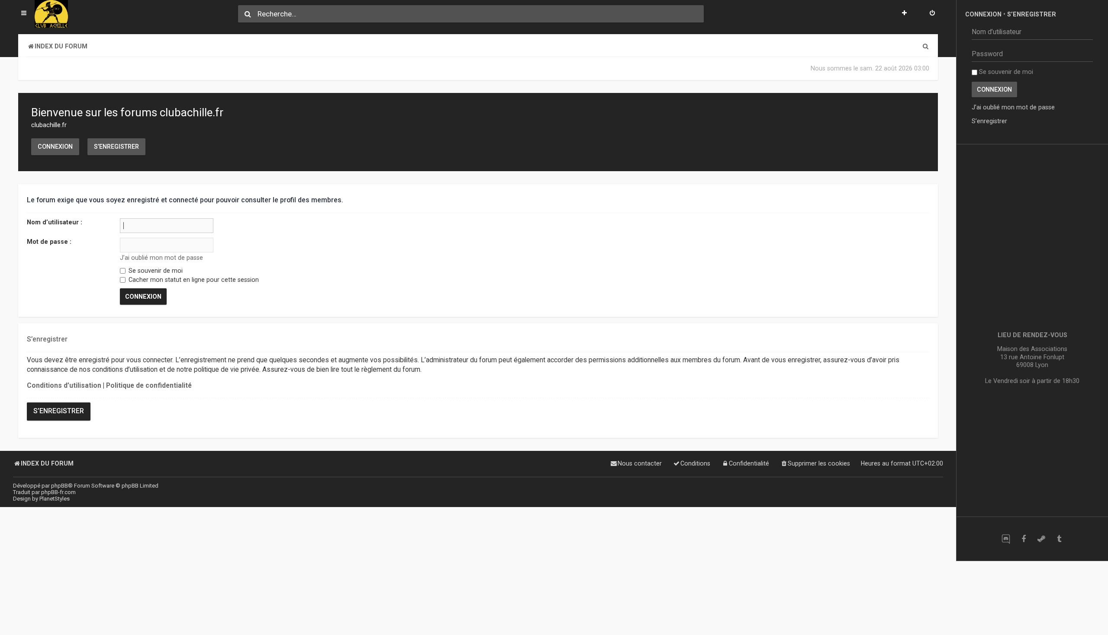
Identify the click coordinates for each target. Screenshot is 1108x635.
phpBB (59, 485)
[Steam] (1041, 538)
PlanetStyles (54, 498)
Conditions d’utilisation (64, 385)
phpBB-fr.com (58, 492)
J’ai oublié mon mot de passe (161, 257)
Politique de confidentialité (149, 385)
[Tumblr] (1058, 538)
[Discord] (1005, 538)
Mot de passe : (49, 241)
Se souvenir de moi (155, 270)
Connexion (55, 146)
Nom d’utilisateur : (54, 222)
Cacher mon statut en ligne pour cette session (193, 279)
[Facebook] (1023, 538)
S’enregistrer (116, 146)
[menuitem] (932, 13)
